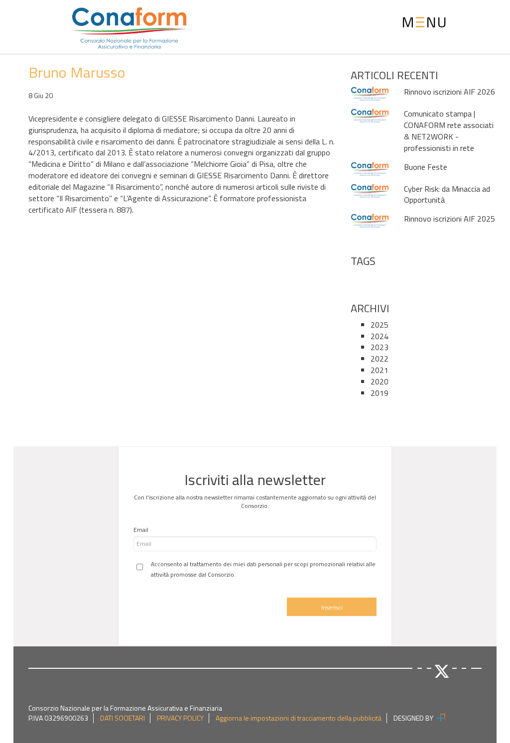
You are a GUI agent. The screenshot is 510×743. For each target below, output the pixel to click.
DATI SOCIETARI (122, 718)
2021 (379, 370)
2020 (379, 381)
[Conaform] (101, 26)
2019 (379, 393)
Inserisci (332, 607)
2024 (379, 336)
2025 (379, 325)
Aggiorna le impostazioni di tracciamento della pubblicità (299, 718)
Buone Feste (425, 167)
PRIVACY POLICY (180, 718)
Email (140, 529)
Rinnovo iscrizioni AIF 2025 (449, 219)
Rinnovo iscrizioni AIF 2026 (449, 92)
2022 (379, 359)
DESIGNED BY (414, 718)
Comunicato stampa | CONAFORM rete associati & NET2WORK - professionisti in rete (449, 131)
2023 (379, 347)
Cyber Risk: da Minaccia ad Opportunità (447, 194)
